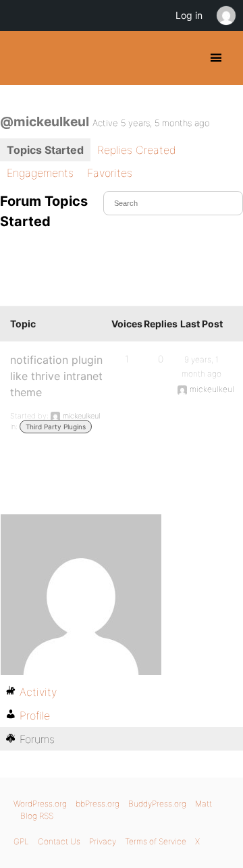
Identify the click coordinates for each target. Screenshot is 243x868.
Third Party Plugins (56, 427)
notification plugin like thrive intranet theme (56, 376)
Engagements (40, 173)
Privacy (102, 841)
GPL (21, 841)
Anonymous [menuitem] (225, 15)
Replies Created (136, 150)
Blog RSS (36, 816)
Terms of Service (155, 841)
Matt (203, 803)
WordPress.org (40, 803)
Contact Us (59, 841)
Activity (38, 692)
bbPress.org (97, 803)
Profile (35, 715)
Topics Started (45, 150)
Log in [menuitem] (189, 15)
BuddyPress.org (22, 58)
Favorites (109, 173)
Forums (37, 739)
